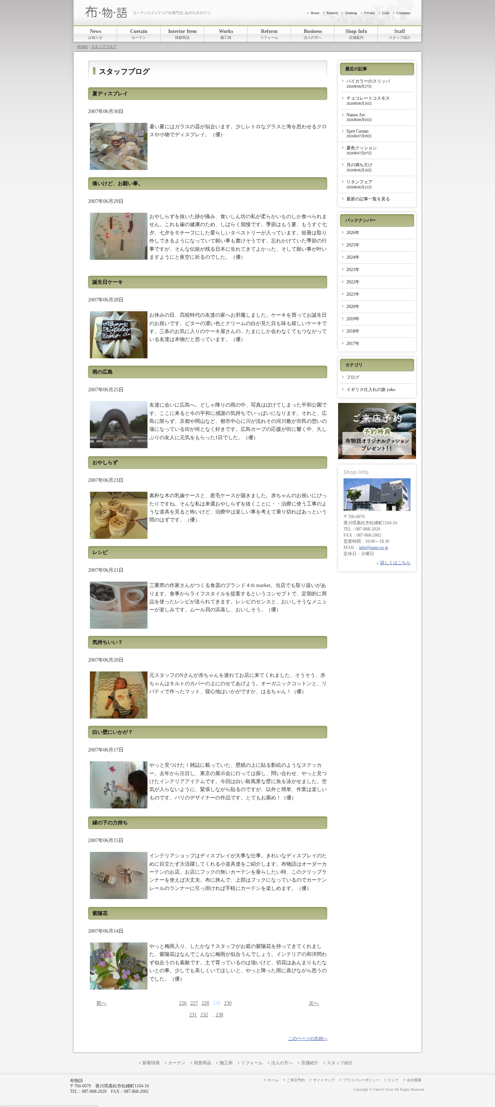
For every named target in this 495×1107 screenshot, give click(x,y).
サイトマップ (324, 1080)
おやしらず (105, 462)
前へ (101, 1003)
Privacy (369, 13)
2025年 (352, 244)
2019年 (352, 318)
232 (204, 1014)
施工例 (226, 1063)
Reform (269, 34)
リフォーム (252, 1063)
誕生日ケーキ (107, 282)
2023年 (352, 269)
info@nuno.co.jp (373, 547)
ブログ (352, 377)
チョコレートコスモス (368, 100)
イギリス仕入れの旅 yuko (370, 389)
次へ (314, 1003)
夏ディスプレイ (110, 93)
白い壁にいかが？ (112, 732)
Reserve (332, 13)
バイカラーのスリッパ (368, 83)
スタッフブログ (103, 47)
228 (205, 1003)
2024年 (352, 257)
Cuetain (138, 34)
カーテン (177, 1063)
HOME (82, 47)
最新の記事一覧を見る (368, 198)
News (95, 34)
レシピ (100, 552)
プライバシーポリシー (361, 1080)
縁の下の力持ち (110, 822)
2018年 (352, 331)
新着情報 (151, 1063)
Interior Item (182, 34)
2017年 (352, 343)
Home (315, 13)
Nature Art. (359, 117)
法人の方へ (282, 1063)
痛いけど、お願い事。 (117, 183)
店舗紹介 (310, 1063)
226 (183, 1003)
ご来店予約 (296, 1080)
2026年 (352, 232)
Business (313, 34)
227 (194, 1003)
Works (226, 34)
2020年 (352, 306)
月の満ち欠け (359, 167)
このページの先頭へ (307, 1038)
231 (193, 1014)
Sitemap (351, 13)
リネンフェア (359, 184)
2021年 (352, 294)
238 (219, 1014)
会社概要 (414, 1080)
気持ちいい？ (107, 642)
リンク (393, 1080)
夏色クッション (361, 150)
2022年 (352, 281)
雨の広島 (102, 372)
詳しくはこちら (395, 562)
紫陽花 (100, 913)
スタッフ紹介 (340, 1063)
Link (385, 13)
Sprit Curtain (359, 133)
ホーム (272, 1080)
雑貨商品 (202, 1063)
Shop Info (356, 34)
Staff (400, 34)
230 (228, 1003)
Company (403, 13)
